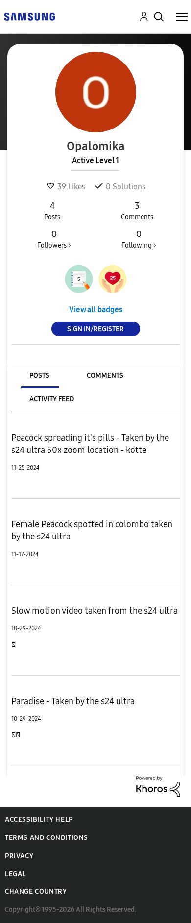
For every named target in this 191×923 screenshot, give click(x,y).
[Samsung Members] (29, 16)
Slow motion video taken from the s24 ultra (94, 610)
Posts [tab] (39, 375)
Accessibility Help (39, 820)
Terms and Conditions (46, 838)
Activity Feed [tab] (51, 399)
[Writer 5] (79, 279)
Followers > (54, 239)
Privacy (19, 856)
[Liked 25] (112, 279)
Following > (138, 239)
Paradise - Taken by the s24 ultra (73, 701)
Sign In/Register (95, 329)
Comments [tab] (105, 375)
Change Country (36, 891)
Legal (15, 874)
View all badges (95, 309)
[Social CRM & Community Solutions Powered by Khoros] (158, 786)
